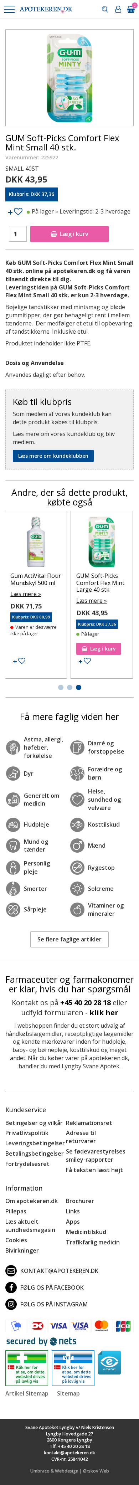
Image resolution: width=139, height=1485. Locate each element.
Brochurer (80, 1201)
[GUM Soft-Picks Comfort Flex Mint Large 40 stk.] (101, 544)
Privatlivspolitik (26, 1133)
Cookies (16, 1240)
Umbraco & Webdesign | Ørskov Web (69, 1471)
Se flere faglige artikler (69, 939)
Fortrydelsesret (27, 1164)
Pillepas (15, 1211)
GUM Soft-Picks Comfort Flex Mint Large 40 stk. (100, 582)
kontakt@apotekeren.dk (59, 1271)
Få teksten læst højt (94, 1170)
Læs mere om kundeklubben (53, 455)
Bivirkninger (22, 1250)
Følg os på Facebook (52, 1287)
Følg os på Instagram (54, 1304)
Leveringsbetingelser (35, 1143)
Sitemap (68, 1393)
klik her (103, 1012)
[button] (9, 9)
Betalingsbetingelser (34, 1153)
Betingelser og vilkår (34, 1123)
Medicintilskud (86, 1232)
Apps (73, 1221)
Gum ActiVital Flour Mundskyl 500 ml (35, 579)
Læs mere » (25, 594)
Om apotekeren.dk (31, 1201)
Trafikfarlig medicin (93, 1242)
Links (73, 1211)
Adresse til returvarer (81, 1137)
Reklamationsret (89, 1123)
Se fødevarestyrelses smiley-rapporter (95, 1155)
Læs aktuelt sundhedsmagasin (30, 1226)
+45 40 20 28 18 (85, 1002)
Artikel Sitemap (26, 1393)
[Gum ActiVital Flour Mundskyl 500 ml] (35, 544)
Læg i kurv (74, 234)
